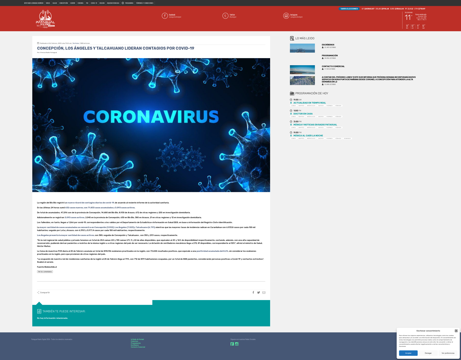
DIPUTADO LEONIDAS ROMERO (33, 3)
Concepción (63, 3)
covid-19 (94, 3)
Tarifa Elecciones (349, 9)
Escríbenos (135, 345)
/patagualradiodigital (175, 15)
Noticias (76, 43)
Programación (136, 343)
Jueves (321, 105)
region (102, 3)
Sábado (338, 105)
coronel (81, 3)
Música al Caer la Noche (308, 135)
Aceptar (408, 353)
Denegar (428, 353)
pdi (87, 3)
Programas (129, 3)
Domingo (347, 138)
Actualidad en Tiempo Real (310, 103)
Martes (301, 105)
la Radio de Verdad (137, 339)
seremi (72, 3)
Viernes (329, 105)
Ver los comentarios (45, 272)
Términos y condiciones (144, 3)
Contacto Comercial (138, 347)
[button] (456, 331)
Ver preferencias (448, 353)
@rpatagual (233, 15)
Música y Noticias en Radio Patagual (315, 124)
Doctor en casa (303, 113)
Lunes (293, 105)
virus (48, 3)
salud (55, 3)
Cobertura (134, 341)
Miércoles (311, 105)
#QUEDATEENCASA (113, 3)
